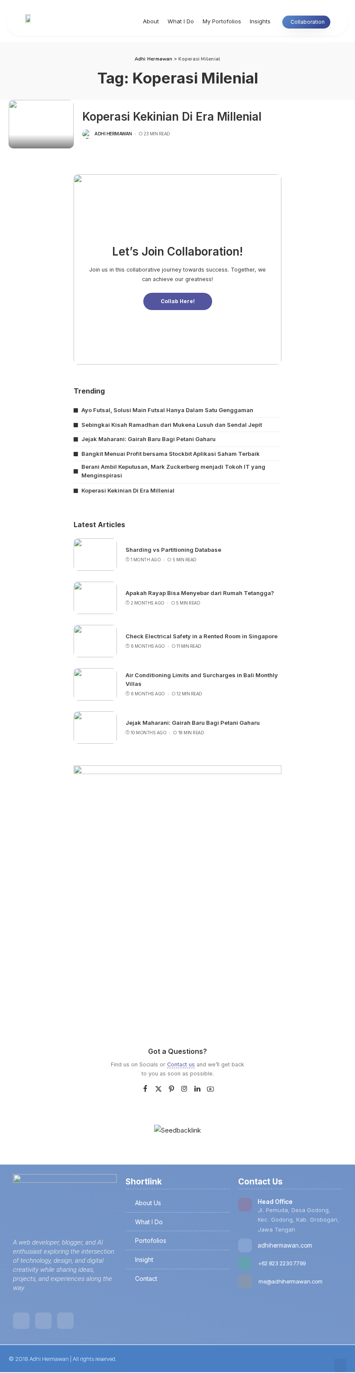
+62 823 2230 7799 (282, 1263)
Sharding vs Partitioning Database (173, 549)
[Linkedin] (21, 1320)
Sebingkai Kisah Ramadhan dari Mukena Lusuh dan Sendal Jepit (171, 424)
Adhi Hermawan (113, 133)
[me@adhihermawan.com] (245, 1281)
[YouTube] (210, 1089)
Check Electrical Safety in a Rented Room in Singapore (202, 636)
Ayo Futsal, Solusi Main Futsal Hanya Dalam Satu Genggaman (167, 409)
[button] (340, 1366)
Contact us (181, 1064)
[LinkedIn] (197, 1089)
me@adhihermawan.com (290, 1281)
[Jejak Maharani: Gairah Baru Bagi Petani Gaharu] (95, 727)
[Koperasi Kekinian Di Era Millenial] (41, 124)
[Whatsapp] (65, 1320)
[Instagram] (184, 1089)
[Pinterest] (171, 1089)
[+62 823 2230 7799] (245, 1263)
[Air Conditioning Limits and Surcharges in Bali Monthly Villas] (95, 684)
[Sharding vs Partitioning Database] (95, 554)
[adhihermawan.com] (245, 1245)
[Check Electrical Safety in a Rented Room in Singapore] (95, 641)
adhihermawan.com (285, 1245)
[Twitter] (158, 1089)
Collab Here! (178, 301)
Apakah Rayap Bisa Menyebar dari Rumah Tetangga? (200, 592)
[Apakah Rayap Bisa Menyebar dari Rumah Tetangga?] (95, 598)
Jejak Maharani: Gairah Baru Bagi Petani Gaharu (148, 438)
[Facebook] (145, 1089)
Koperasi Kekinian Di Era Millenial (171, 116)
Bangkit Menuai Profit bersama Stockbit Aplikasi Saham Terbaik (170, 453)
